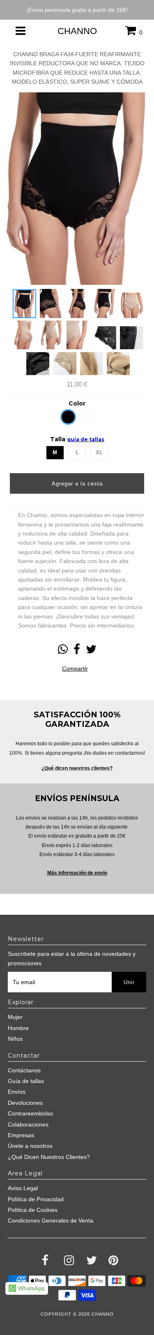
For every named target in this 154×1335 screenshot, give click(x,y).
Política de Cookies (32, 1210)
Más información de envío (77, 873)
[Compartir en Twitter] (91, 651)
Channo (77, 31)
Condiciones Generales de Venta (50, 1220)
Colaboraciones (28, 1124)
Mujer (15, 1017)
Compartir (75, 668)
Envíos (16, 1091)
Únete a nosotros (30, 1146)
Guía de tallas (26, 1081)
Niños (15, 1038)
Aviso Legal (23, 1188)
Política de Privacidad (36, 1199)
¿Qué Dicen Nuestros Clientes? (49, 1157)
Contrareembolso (30, 1113)
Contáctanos (24, 1070)
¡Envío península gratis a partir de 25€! (77, 10)
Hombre (18, 1028)
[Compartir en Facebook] (77, 651)
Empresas (21, 1135)
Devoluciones (25, 1102)
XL (99, 452)
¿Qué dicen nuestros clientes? (77, 768)
